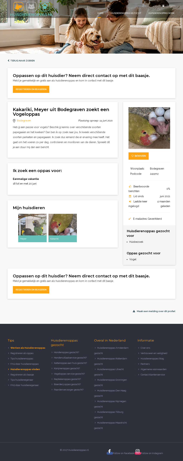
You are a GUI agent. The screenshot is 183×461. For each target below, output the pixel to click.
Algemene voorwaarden (154, 369)
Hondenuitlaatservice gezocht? (70, 357)
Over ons (145, 348)
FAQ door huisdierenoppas (25, 364)
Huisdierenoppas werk (162, 13)
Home (100, 13)
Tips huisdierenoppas (22, 358)
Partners (145, 364)
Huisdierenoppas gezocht (126, 13)
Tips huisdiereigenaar (22, 379)
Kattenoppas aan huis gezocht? (70, 363)
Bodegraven (24, 120)
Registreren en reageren (31, 89)
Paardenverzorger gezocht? (68, 389)
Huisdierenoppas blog (152, 358)
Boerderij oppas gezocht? (67, 384)
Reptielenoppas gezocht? (67, 379)
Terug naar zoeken (22, 60)
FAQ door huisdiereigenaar (25, 385)
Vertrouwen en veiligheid (154, 353)
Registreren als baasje (22, 374)
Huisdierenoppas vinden (25, 369)
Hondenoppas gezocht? (66, 352)
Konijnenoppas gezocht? (67, 368)
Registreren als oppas (22, 353)
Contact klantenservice (153, 374)
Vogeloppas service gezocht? (69, 373)
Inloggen (170, 5)
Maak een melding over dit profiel (156, 311)
